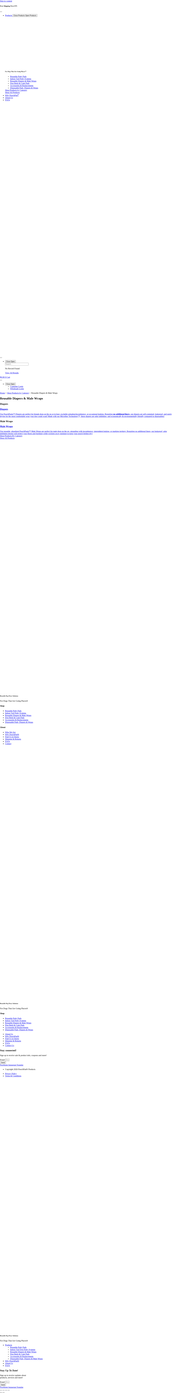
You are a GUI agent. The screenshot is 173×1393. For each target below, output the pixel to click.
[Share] (6, 1390)
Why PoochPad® (12, 1361)
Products (8, 1345)
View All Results (12, 373)
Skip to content (6, 1)
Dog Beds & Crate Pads (19, 1354)
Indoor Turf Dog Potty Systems (22, 1350)
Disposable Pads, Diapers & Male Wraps (26, 1359)
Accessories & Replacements (21, 1356)
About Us (9, 1363)
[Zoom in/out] (1, 1390)
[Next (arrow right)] (4, 1392)
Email (2, 1060)
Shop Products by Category (18, 393)
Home (2, 393)
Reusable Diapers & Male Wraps (23, 1352)
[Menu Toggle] (1, 11)
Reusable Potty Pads (18, 1347)
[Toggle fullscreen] (4, 1390)
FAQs (7, 1365)
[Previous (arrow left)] (1, 1392)
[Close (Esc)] (9, 1390)
